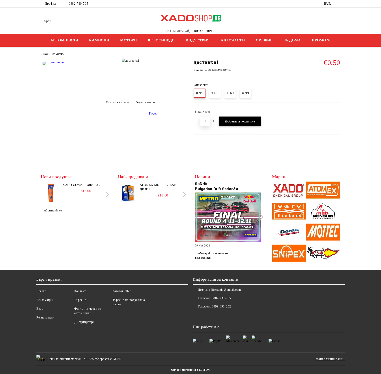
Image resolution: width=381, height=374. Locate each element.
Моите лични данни (330, 359)
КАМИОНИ (99, 40)
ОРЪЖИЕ (264, 40)
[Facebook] (337, 3)
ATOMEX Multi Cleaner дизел (160, 187)
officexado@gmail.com (225, 289)
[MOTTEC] (323, 233)
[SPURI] (323, 253)
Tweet (153, 113)
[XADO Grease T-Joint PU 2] (51, 193)
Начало (44, 54)
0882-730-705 (78, 3)
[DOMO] (289, 233)
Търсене (80, 300)
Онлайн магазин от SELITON (190, 369)
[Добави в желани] (337, 111)
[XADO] (289, 190)
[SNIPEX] (289, 253)
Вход (39, 308)
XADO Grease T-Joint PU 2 (82, 185)
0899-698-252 (221, 306)
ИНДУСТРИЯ (198, 40)
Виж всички (203, 257)
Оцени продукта (145, 102)
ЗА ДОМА (292, 40)
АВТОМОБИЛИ (64, 40)
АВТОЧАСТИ (233, 40)
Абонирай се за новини (213, 253)
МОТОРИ (128, 40)
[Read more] (228, 218)
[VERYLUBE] (289, 212)
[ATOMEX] (323, 190)
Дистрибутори (84, 322)
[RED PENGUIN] (323, 212)
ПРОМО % (321, 40)
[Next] (106, 194)
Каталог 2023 (121, 291)
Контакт (80, 291)
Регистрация (45, 317)
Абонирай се (53, 210)
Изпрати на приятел (118, 102)
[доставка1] (56, 75)
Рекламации (45, 300)
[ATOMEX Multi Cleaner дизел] (128, 193)
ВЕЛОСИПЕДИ (161, 40)
